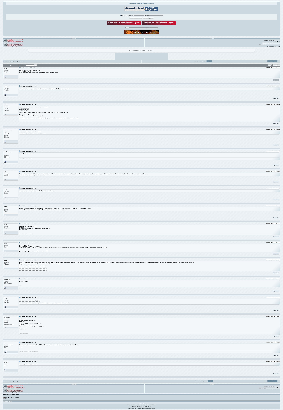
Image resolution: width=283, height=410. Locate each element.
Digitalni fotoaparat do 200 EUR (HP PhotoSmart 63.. (16, 42)
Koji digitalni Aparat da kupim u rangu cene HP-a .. (15, 39)
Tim (144, 3)
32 (273, 46)
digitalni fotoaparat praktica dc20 (12, 388)
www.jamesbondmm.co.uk (9, 324)
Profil (5, 77)
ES (150, 406)
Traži (35, 65)
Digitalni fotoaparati (8, 61)
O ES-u (141, 3)
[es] (3, 61)
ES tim (154, 404)
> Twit (211, 61)
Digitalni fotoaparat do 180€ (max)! (19, 61)
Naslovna (130, 3)
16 (272, 46)
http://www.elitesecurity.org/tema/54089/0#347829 (29, 300)
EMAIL (144, 12)
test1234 (12, 397)
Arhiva (146, 406)
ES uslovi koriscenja (131, 404)
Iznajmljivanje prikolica (151, 408)
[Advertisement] (141, 56)
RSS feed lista (141, 406)
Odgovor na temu (276, 98)
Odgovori (275, 61)
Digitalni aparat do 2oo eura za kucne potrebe (15, 45)
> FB (208, 61)
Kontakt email (141, 403)
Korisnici (148, 3)
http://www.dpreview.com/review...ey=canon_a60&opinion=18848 (33, 265)
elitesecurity (133, 12)
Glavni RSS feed (135, 406)
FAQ (134, 3)
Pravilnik (137, 3)
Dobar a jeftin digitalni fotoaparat (12, 46)
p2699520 (16, 397)
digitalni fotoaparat (10, 40)
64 (275, 46)
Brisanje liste (277, 41)
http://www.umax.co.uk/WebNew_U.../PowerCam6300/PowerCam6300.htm (34, 228)
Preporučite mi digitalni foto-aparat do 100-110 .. (15, 41)
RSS (147, 12)
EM (148, 406)
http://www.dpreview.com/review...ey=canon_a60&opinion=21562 (33, 267)
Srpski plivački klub (138, 408)
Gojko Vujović (141, 404)
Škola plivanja (144, 408)
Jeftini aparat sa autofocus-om (12, 43)
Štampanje (275, 65)
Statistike (152, 3)
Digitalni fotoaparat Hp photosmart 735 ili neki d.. (15, 44)
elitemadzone (139, 12)
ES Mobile (151, 12)
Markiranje (270, 65)
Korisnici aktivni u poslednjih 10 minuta (11, 394)
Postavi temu (270, 61)
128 (276, 46)
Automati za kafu (131, 408)
